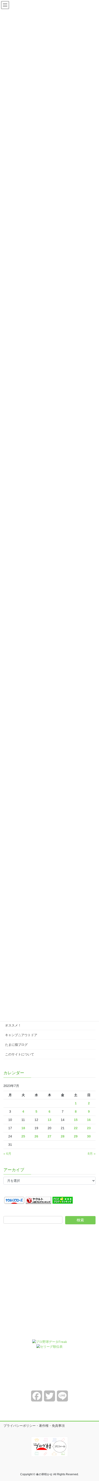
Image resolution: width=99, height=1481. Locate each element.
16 (89, 1120)
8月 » (92, 1153)
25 (23, 1136)
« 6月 (7, 1153)
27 (49, 1136)
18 (23, 1128)
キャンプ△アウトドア (21, 1035)
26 (36, 1136)
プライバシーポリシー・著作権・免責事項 (34, 1425)
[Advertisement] (49, 1285)
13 (49, 1120)
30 (89, 1136)
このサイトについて (19, 1054)
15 (76, 1120)
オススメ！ (13, 1025)
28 (62, 1136)
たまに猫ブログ (16, 1044)
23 (89, 1128)
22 (76, 1128)
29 (76, 1136)
